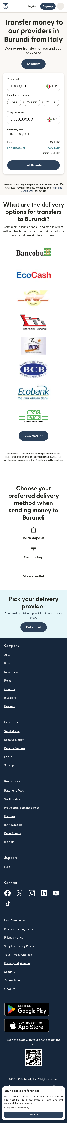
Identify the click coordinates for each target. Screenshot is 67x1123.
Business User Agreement (20, 929)
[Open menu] (60, 6)
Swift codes (12, 799)
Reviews (9, 706)
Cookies (9, 989)
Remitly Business (14, 748)
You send (13, 79)
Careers (9, 689)
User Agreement (14, 920)
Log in (32, 6)
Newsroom (11, 672)
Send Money (12, 731)
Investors (10, 697)
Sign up (48, 6)
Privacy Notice (13, 937)
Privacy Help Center (17, 963)
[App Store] (26, 1025)
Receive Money (14, 739)
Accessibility (12, 980)
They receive (15, 112)
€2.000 (31, 102)
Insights (9, 842)
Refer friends (12, 833)
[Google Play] (26, 1009)
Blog (7, 663)
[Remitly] (5, 6)
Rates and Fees (14, 790)
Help (7, 867)
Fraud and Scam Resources (21, 807)
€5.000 (50, 102)
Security (9, 971)
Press (7, 680)
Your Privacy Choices (18, 954)
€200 (14, 102)
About (8, 655)
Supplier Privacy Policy (19, 946)
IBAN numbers (13, 824)
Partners (9, 816)
